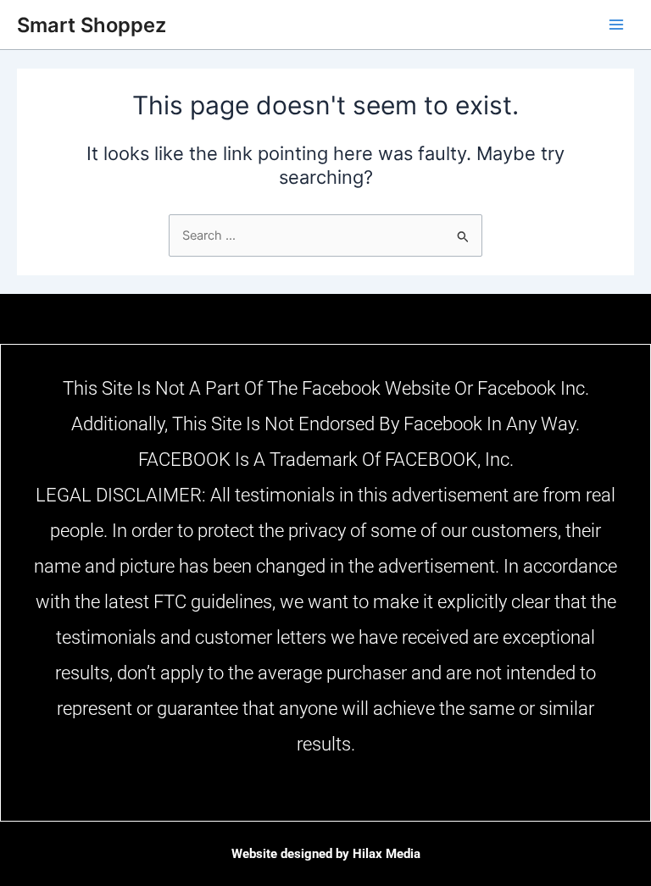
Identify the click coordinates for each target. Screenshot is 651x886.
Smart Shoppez (91, 25)
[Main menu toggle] (616, 24)
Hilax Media (386, 853)
